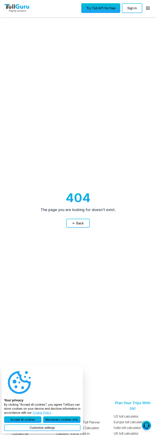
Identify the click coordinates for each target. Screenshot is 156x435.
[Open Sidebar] (148, 8)
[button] (100, 8)
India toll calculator (127, 428)
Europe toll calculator (129, 422)
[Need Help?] (146, 425)
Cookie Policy (41, 412)
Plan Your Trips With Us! (133, 405)
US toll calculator (126, 416)
